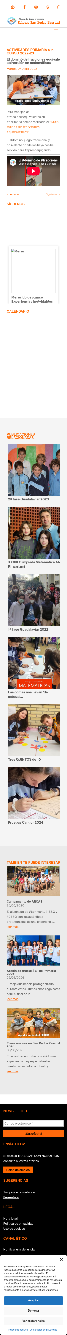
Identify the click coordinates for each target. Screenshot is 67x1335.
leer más (12, 927)
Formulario (11, 1197)
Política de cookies (18, 1329)
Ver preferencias (33, 1321)
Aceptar (33, 1300)
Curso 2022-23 (20, 53)
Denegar (33, 1310)
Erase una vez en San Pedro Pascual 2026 (33, 1044)
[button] (61, 1259)
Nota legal (10, 1218)
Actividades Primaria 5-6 (30, 50)
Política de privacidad (18, 1223)
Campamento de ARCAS (24, 901)
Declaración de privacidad (43, 1329)
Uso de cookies (14, 1228)
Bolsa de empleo (18, 1170)
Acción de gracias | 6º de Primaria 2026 (31, 972)
